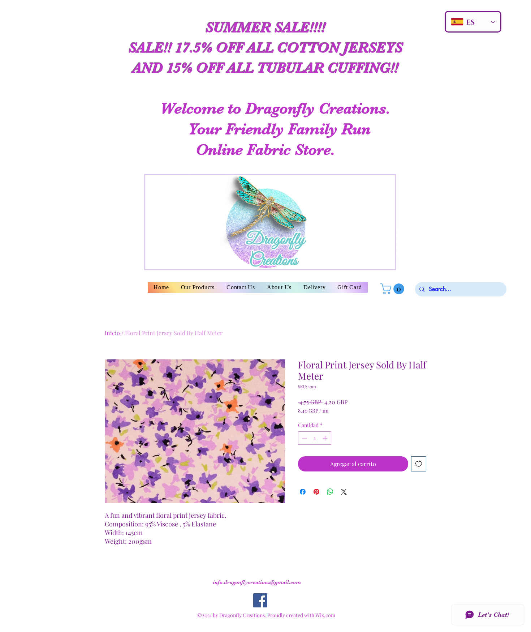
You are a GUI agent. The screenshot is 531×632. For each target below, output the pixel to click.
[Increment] (325, 438)
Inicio (112, 333)
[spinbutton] (314, 438)
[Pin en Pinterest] (316, 491)
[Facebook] (260, 600)
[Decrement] (303, 438)
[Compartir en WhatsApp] (330, 491)
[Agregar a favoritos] (418, 463)
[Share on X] (344, 491)
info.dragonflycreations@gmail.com (257, 582)
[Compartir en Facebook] (302, 491)
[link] (393, 288)
